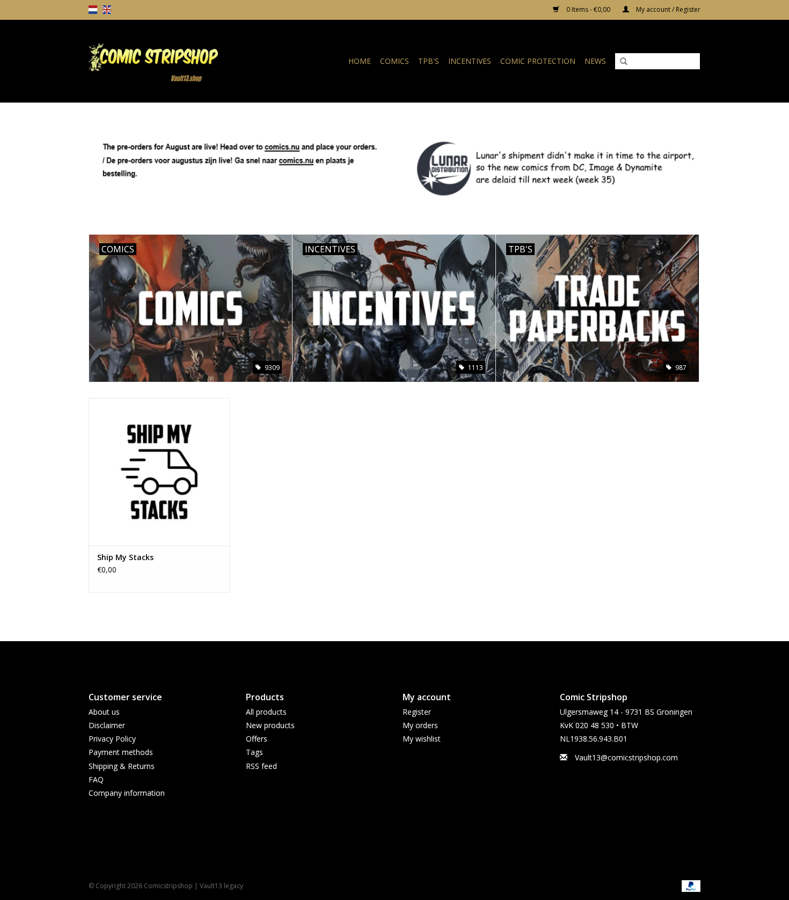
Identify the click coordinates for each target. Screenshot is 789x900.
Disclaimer (107, 725)
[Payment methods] (689, 885)
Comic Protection (537, 61)
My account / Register (667, 9)
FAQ (96, 779)
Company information (127, 793)
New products (270, 725)
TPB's (428, 61)
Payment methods (121, 752)
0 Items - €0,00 (588, 9)
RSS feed (261, 766)
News (595, 61)
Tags (254, 752)
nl (93, 9)
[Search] (624, 62)
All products (266, 712)
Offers (256, 739)
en (107, 9)
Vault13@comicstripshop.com (626, 757)
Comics (394, 61)
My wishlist (422, 739)
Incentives (469, 61)
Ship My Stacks (125, 557)
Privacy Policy (112, 739)
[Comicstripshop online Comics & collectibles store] (171, 61)
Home (359, 61)
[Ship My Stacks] (159, 472)
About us (104, 712)
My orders (420, 725)
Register (417, 712)
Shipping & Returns (122, 766)
